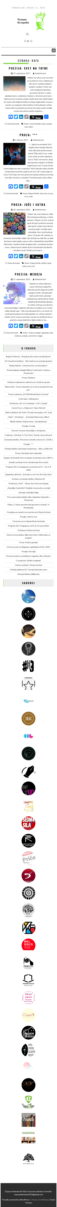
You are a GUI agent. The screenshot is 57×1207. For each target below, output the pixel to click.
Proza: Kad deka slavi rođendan (28, 453)
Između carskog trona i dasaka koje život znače (28, 462)
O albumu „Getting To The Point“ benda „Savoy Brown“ (28, 435)
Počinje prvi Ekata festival (29, 530)
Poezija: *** (28, 444)
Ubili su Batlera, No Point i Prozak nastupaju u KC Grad (28, 412)
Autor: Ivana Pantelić (32, 124)
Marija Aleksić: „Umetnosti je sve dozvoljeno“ (28, 365)
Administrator (40, 73)
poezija (49, 124)
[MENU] (54, 50)
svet (26, 127)
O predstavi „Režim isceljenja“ (28, 560)
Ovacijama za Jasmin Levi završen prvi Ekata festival (28, 512)
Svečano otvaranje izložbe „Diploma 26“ (28, 479)
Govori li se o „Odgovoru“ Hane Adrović (29, 408)
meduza (18, 336)
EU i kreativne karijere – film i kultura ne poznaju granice (28, 361)
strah (30, 196)
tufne (31, 127)
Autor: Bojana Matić (31, 193)
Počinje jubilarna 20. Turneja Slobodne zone (28, 569)
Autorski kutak (13, 124)
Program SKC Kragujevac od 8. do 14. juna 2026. (28, 526)
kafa (43, 124)
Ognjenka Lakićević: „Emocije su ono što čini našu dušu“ (28, 474)
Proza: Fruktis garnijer (28, 542)
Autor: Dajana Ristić (33, 263)
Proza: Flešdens (28, 377)
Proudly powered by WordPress (16, 1199)
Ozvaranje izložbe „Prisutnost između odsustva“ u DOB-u (28, 439)
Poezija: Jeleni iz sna (28, 516)
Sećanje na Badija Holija (28, 492)
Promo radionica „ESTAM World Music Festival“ (28, 394)
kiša (45, 193)
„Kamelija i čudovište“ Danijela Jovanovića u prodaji (28, 488)
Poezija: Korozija (29, 551)
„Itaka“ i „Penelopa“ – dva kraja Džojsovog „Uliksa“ (28, 417)
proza (50, 193)
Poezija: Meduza (28, 274)
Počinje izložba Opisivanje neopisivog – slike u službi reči (29, 448)
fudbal (43, 263)
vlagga (39, 336)
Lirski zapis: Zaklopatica (29, 399)
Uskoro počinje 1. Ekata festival (28, 565)
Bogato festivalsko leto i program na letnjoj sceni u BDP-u (28, 458)
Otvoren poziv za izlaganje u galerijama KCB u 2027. (28, 547)
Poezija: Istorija (28, 426)
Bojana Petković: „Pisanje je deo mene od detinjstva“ (28, 356)
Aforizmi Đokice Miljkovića (28, 574)
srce (26, 196)
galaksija (45, 333)
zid (33, 266)
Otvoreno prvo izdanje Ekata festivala (28, 521)
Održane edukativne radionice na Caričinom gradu (28, 382)
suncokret (32, 336)
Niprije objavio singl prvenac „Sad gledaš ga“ (28, 421)
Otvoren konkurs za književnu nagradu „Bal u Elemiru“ (28, 556)
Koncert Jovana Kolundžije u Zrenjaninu (28, 430)
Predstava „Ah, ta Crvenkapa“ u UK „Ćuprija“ (29, 403)
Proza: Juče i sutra (28, 205)
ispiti (49, 263)
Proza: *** (28, 135)
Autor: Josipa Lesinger (32, 333)
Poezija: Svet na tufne (28, 68)
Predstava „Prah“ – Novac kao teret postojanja (28, 483)
